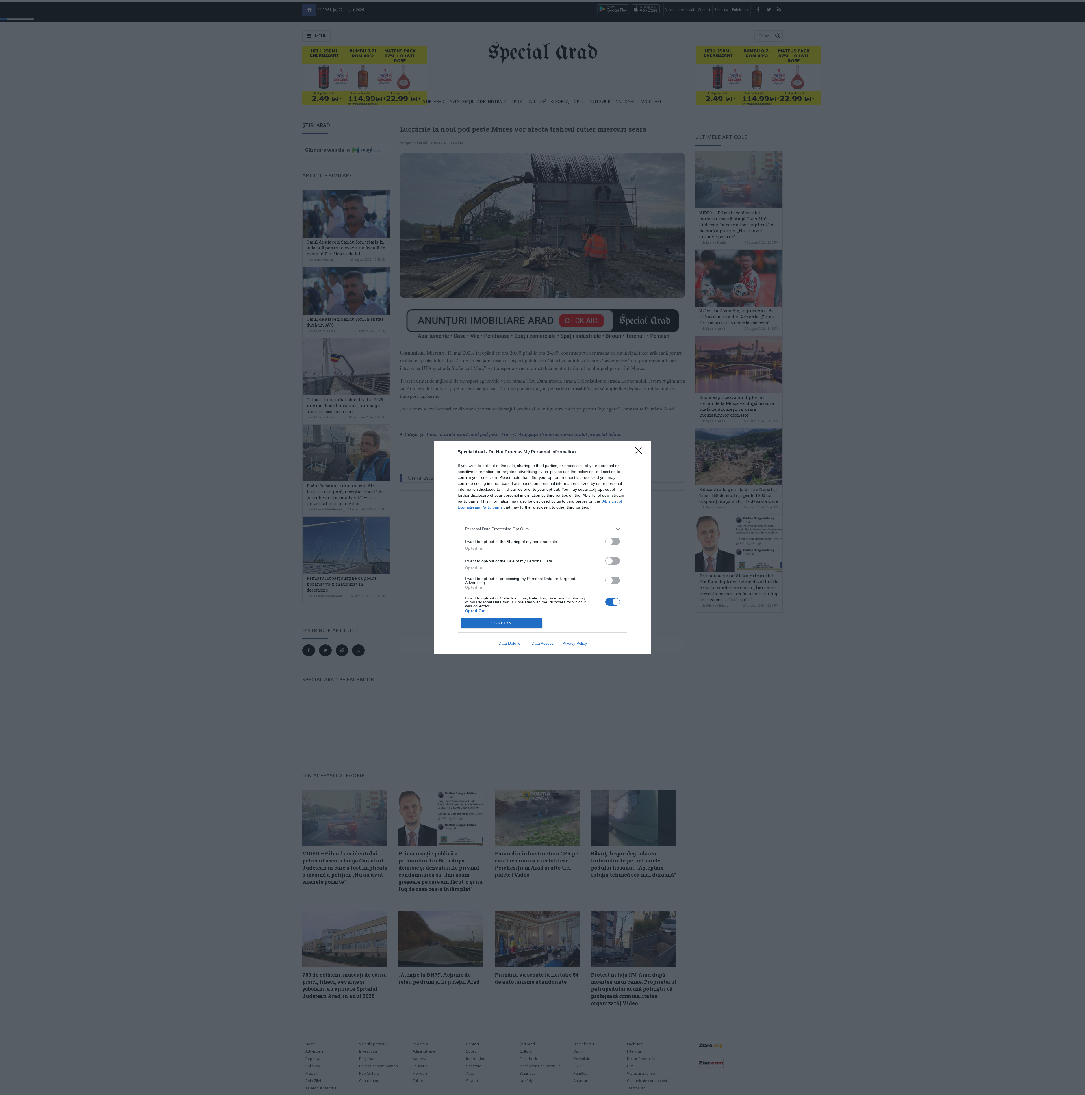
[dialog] (542, 547)
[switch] (612, 541)
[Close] (640, 452)
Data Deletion (510, 643)
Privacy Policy (574, 643)
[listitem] (542, 529)
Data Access (542, 643)
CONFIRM (501, 623)
